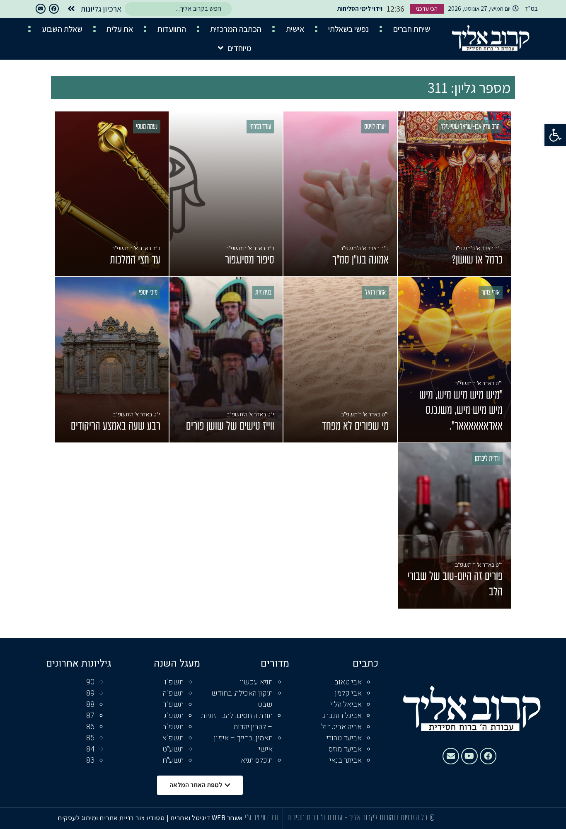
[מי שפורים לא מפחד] (340, 359)
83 (90, 760)
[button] (555, 135)
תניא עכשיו (256, 682)
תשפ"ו (174, 682)
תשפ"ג (174, 715)
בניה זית (263, 293)
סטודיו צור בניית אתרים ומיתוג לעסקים (111, 817)
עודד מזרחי (260, 127)
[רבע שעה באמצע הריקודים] (112, 359)
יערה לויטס (375, 127)
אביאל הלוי (346, 704)
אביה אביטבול (341, 726)
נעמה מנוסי (146, 127)
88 (90, 704)
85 (90, 738)
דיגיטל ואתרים (191, 817)
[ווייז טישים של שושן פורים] (226, 359)
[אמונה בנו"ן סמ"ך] (340, 194)
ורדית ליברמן (487, 459)
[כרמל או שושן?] (454, 194)
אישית (295, 29)
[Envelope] (41, 9)
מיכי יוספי (148, 293)
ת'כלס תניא (257, 760)
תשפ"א (173, 738)
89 (90, 693)
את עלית (119, 29)
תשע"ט (173, 749)
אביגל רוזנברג (342, 715)
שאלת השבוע (62, 29)
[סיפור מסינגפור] (226, 194)
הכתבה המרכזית (235, 29)
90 (90, 682)
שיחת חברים (411, 29)
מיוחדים (239, 48)
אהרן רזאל (375, 293)
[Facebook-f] (54, 9)
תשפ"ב (173, 726)
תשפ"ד (173, 704)
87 (90, 715)
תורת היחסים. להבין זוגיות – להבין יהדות (237, 721)
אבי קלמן (348, 693)
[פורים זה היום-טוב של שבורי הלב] (454, 526)
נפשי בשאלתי (348, 29)
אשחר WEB (227, 817)
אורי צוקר (490, 293)
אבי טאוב (348, 682)
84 (90, 749)
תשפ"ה (173, 693)
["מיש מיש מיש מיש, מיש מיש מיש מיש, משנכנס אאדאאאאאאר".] (454, 359)
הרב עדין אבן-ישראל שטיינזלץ (470, 127)
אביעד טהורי (344, 738)
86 (90, 726)
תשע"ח (173, 760)
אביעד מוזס (345, 749)
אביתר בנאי (345, 760)
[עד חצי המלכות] (112, 194)
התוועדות (171, 29)
